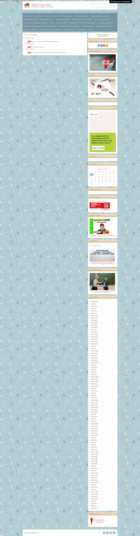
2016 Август (94, 313)
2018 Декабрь (94, 358)
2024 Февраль (94, 482)
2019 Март (93, 365)
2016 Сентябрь (94, 315)
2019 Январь (94, 360)
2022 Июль (94, 447)
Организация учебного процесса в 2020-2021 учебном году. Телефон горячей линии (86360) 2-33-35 (102, 263)
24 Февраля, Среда (29, 38)
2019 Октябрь (94, 379)
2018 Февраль (94, 343)
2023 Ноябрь (94, 477)
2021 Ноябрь (94, 428)
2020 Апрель (94, 390)
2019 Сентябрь (94, 376)
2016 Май (93, 308)
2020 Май (93, 393)
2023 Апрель (94, 468)
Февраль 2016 (102, 169)
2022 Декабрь (94, 459)
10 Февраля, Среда (29, 43)
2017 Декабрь (94, 341)
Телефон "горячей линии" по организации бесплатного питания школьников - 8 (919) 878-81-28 (103, 235)
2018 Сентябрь (94, 351)
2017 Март (93, 329)
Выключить (21, 0)
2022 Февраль (94, 435)
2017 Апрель (94, 332)
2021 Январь (94, 409)
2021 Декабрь (94, 430)
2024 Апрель (94, 487)
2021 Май (93, 419)
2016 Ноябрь (94, 320)
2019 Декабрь (94, 381)
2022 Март (93, 437)
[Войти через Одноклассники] (107, 45)
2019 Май (93, 369)
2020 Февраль (94, 386)
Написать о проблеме (98, 148)
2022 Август (94, 449)
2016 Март (93, 304)
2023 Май (93, 470)
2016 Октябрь (94, 318)
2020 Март (93, 388)
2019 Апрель (94, 367)
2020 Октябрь (94, 402)
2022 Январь (94, 433)
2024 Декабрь (94, 498)
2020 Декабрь (94, 407)
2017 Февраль (94, 327)
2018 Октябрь (94, 353)
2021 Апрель (94, 416)
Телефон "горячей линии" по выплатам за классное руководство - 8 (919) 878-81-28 (102, 291)
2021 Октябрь (94, 426)
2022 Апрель (94, 440)
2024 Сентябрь (94, 491)
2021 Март (93, 414)
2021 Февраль (94, 412)
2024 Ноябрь (94, 496)
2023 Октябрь (94, 475)
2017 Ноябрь (94, 339)
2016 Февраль (94, 301)
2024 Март (93, 484)
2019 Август (94, 374)
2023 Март (93, 466)
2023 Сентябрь (94, 473)
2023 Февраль (94, 463)
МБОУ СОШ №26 (41, 4)
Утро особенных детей (37, 47)
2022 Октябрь (94, 454)
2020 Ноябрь (94, 405)
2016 (30, 34)
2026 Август (94, 508)
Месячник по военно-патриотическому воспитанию (44, 41)
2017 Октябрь (94, 336)
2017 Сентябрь (94, 334)
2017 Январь (94, 325)
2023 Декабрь (94, 480)
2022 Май (93, 442)
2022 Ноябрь (94, 456)
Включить (26, 0)
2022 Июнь (93, 444)
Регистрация (101, 36)
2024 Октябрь (94, 494)
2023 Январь (94, 461)
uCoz (38, 532)
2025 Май (93, 501)
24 (98, 181)
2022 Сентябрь (94, 451)
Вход (106, 36)
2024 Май (93, 489)
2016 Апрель (94, 306)
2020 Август (94, 397)
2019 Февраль (94, 362)
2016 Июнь (93, 311)
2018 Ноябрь (94, 355)
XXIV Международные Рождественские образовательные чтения (48, 52)
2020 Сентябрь (94, 400)
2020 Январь (94, 383)
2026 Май (93, 506)
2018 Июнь (93, 348)
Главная (26, 34)
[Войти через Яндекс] (104, 45)
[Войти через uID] (98, 45)
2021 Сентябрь (94, 423)
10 (98, 176)
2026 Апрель (94, 503)
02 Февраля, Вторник (29, 49)
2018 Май (93, 346)
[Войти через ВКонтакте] (101, 45)
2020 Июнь (93, 395)
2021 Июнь (93, 421)
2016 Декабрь (94, 322)
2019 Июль (94, 372)
